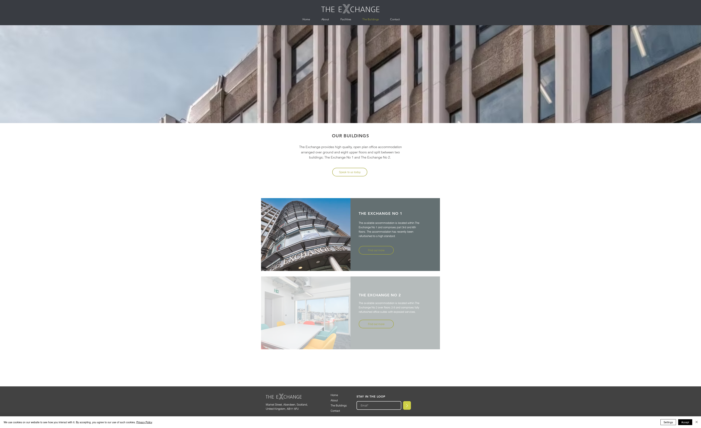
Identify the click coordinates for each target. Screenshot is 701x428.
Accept (685, 422)
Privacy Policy (144, 422)
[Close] (696, 422)
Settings (668, 422)
